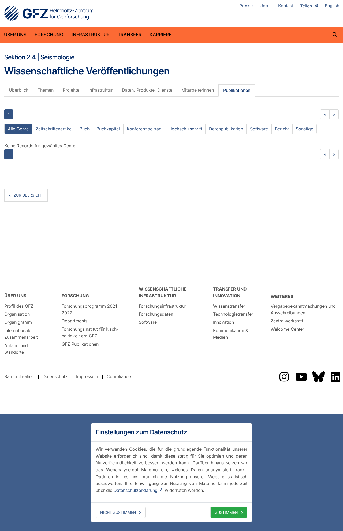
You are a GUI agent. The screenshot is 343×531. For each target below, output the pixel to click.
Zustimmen (226, 512)
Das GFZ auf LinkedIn (335, 376)
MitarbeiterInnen (197, 90)
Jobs (265, 6)
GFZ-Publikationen (80, 344)
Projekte (71, 90)
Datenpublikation (226, 128)
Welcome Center (287, 329)
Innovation (223, 322)
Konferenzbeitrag (144, 128)
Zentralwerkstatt (287, 320)
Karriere (161, 34)
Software (259, 128)
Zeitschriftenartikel (54, 128)
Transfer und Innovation (230, 292)
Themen (46, 90)
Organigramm (18, 322)
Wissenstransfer (229, 306)
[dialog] (171, 472)
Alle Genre (18, 128)
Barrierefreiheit (19, 376)
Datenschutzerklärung (136, 490)
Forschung (49, 34)
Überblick (18, 90)
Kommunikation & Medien (230, 334)
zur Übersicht (28, 195)
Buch (85, 128)
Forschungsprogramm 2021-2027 (90, 309)
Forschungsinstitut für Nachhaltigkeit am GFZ (90, 332)
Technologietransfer (233, 314)
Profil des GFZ (18, 306)
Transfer (129, 34)
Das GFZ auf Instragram (284, 376)
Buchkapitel (108, 128)
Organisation (17, 314)
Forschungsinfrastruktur (162, 306)
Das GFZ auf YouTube (301, 376)
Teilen (306, 6)
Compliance (119, 376)
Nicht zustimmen (118, 512)
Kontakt (285, 6)
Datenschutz (55, 376)
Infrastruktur (91, 34)
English (332, 6)
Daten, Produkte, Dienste (147, 90)
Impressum (87, 376)
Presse (246, 6)
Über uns (15, 34)
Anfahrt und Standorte (16, 349)
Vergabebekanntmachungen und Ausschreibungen (303, 309)
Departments (74, 320)
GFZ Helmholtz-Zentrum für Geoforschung (49, 13)
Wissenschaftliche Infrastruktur (163, 292)
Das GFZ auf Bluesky (318, 376)
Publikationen (236, 90)
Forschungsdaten (156, 314)
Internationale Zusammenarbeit (21, 334)
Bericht (282, 128)
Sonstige (304, 128)
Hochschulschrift (185, 128)
